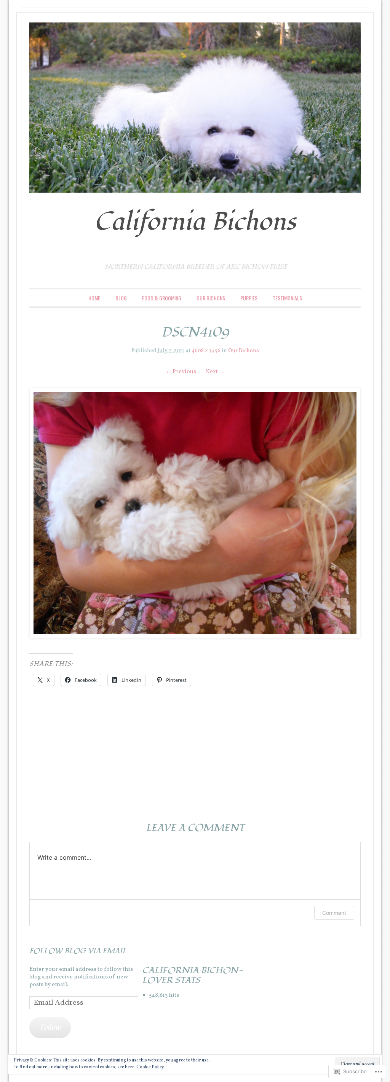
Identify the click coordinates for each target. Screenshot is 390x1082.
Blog (121, 298)
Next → (215, 372)
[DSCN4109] (195, 513)
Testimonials (287, 298)
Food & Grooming (161, 298)
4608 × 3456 (206, 350)
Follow (50, 1027)
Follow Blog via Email (77, 951)
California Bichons (195, 222)
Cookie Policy (150, 1067)
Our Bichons (211, 298)
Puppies (248, 298)
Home (94, 298)
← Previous (181, 372)
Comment (334, 913)
